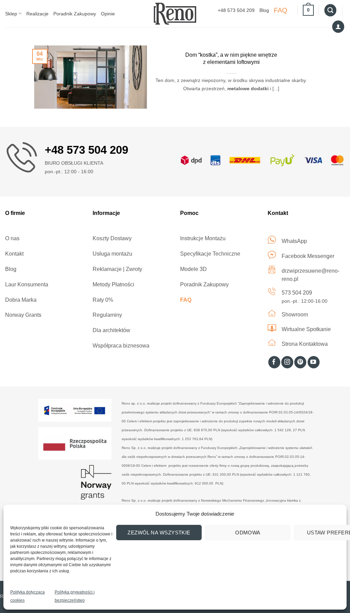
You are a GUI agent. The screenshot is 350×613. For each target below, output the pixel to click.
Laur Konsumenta (26, 284)
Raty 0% (103, 300)
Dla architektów (111, 330)
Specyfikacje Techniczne (210, 254)
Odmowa (247, 532)
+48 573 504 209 (236, 10)
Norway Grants (23, 315)
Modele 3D (193, 269)
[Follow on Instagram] (287, 362)
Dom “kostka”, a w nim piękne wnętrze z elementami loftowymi (231, 58)
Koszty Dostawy (112, 238)
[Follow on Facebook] (274, 362)
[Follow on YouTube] (314, 362)
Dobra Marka (21, 300)
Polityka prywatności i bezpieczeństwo (75, 596)
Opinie (108, 13)
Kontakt (14, 254)
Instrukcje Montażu (203, 238)
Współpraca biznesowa (121, 346)
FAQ (280, 10)
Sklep (11, 13)
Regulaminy (107, 315)
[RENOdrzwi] (175, 13)
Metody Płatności (113, 284)
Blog (264, 10)
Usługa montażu (112, 254)
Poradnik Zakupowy (74, 13)
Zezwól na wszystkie (158, 532)
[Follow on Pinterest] (300, 362)
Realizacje (37, 13)
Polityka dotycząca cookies (27, 596)
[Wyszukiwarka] (330, 10)
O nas (12, 238)
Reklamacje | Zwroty (117, 269)
